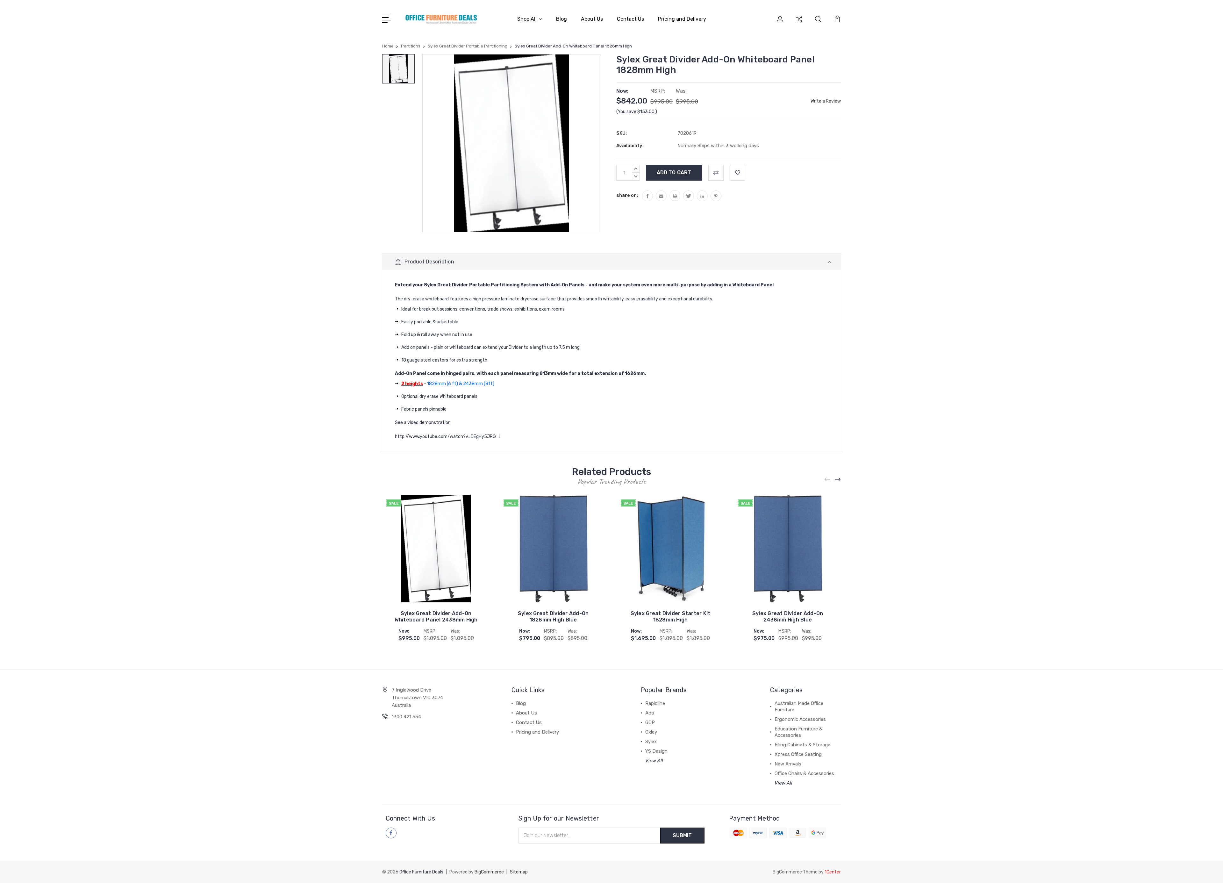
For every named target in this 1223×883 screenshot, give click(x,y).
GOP (650, 722)
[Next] (838, 479)
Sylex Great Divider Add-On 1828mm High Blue (553, 616)
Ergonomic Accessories (800, 719)
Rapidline (655, 703)
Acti (649, 713)
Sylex (651, 741)
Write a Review (826, 101)
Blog (561, 19)
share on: (627, 195)
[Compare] (799, 23)
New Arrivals (788, 764)
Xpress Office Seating (798, 754)
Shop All (527, 19)
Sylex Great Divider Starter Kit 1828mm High (671, 616)
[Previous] (828, 479)
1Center (833, 872)
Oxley (651, 732)
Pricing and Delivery (682, 19)
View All (654, 761)
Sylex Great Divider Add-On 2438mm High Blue (787, 616)
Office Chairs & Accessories (804, 773)
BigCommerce (489, 872)
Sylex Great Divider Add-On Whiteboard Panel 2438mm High (436, 616)
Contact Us (630, 19)
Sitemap (519, 872)
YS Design (656, 751)
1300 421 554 (406, 717)
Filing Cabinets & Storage (802, 745)
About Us (592, 19)
